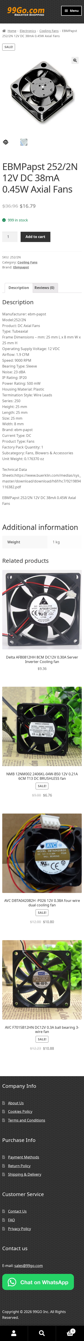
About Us (16, 1103)
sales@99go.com (28, 1265)
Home (12, 31)
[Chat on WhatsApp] (42, 1282)
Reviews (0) (44, 287)
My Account (14, 1333)
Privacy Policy (19, 1228)
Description (19, 287)
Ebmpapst (21, 267)
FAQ (11, 1220)
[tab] (19, 288)
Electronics (28, 31)
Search (42, 1333)
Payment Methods (23, 1157)
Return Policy (19, 1165)
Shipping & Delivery (24, 1174)
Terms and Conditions (26, 1120)
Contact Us (17, 1211)
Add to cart (35, 236)
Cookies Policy (20, 1111)
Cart (65, 1329)
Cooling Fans (49, 31)
